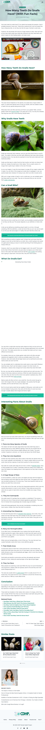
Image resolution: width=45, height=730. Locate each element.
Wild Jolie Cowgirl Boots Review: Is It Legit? (12, 704)
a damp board (20, 573)
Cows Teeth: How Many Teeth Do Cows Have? (16, 608)
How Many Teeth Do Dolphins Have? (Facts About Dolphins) (20, 605)
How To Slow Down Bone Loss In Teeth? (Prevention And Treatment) (10, 623)
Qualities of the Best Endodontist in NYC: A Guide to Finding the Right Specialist (22, 697)
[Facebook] (18, 728)
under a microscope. (9, 180)
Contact (20, 719)
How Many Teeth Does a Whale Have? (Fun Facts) (17, 601)
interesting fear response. (24, 513)
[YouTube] (24, 728)
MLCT (39, 719)
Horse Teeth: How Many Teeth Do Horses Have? (16, 615)
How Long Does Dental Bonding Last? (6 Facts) (16, 606)
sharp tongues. (18, 376)
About (25, 719)
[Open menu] (42, 2)
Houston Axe (33, 719)
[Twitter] (21, 728)
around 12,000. (15, 111)
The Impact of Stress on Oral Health (10, 690)
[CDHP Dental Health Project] (6, 2)
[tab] (20, 663)
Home (5, 719)
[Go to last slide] (3, 649)
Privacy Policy (12, 719)
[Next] (41, 649)
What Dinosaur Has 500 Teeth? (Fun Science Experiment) (19, 603)
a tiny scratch (31, 251)
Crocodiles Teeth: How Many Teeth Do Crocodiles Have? (18, 610)
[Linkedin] (27, 728)
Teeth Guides (22, 7)
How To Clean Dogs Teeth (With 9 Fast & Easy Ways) (35, 623)
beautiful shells (36, 465)
